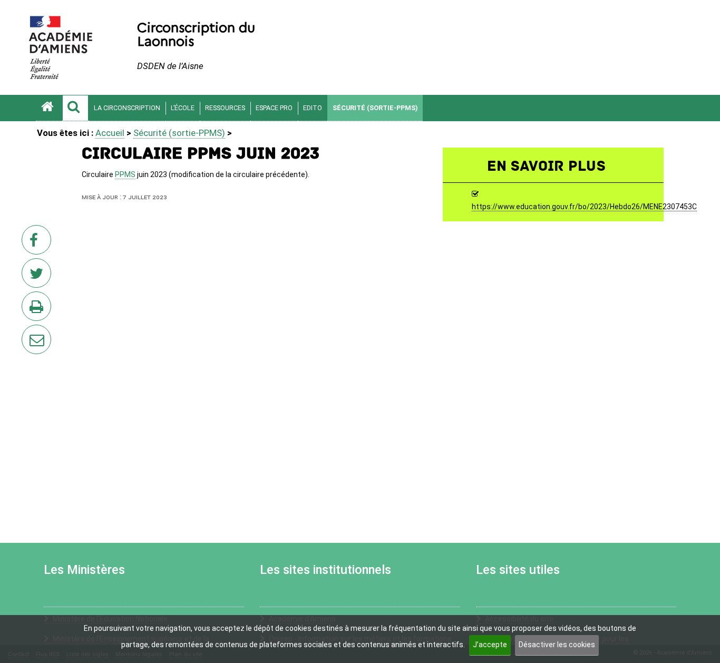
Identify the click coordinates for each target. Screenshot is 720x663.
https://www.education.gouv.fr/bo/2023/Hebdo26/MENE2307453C (584, 207)
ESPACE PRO (274, 108)
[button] (75, 108)
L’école (182, 108)
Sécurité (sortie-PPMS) (375, 108)
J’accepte (490, 644)
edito (312, 108)
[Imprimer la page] (38, 309)
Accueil (109, 133)
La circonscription (127, 108)
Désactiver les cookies (557, 644)
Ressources (225, 108)
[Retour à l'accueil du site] (49, 108)
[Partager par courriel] (29, 332)
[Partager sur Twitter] (38, 276)
